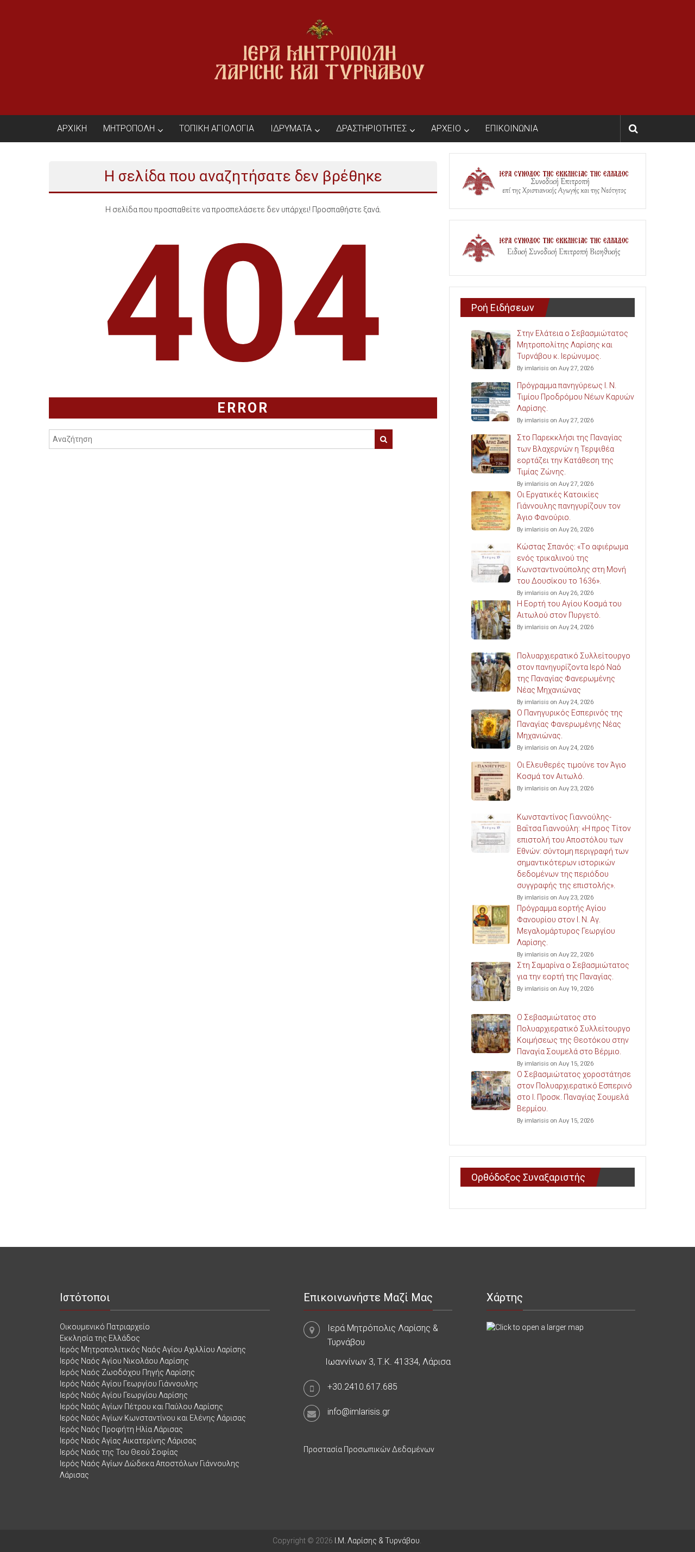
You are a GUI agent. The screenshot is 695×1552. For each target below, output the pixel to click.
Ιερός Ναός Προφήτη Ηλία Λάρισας (121, 1429)
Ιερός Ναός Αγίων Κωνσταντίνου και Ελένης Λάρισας (153, 1418)
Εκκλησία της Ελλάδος (100, 1338)
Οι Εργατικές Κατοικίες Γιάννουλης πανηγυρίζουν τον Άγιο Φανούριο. (569, 506)
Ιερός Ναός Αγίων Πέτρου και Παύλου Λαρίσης (141, 1406)
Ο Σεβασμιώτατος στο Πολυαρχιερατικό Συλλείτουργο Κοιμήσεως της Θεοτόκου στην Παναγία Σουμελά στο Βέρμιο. (573, 1034)
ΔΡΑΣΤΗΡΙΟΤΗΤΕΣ (371, 128)
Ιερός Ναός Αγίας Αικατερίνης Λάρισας (128, 1440)
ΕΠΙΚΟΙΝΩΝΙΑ (511, 128)
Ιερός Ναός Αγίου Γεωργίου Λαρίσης (124, 1395)
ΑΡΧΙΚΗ (72, 128)
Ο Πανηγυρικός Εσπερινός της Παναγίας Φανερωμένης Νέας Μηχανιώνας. (570, 724)
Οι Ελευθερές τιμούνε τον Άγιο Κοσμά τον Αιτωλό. (571, 771)
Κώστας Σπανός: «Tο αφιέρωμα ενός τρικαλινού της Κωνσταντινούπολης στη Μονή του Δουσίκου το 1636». (572, 563)
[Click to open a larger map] (535, 1326)
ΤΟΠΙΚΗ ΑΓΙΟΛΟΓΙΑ (216, 128)
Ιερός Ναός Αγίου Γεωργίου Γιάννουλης (129, 1383)
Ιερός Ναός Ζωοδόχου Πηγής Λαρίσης (127, 1372)
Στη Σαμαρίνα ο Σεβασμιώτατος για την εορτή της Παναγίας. (573, 971)
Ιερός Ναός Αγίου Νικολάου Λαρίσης (124, 1361)
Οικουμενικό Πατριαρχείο (105, 1326)
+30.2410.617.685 (362, 1387)
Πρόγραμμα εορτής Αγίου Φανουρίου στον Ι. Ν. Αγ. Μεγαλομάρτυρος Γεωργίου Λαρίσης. (566, 925)
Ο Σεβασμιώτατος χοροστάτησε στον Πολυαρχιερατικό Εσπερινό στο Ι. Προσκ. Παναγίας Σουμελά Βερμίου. (574, 1091)
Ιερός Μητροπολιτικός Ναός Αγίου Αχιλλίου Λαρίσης (153, 1349)
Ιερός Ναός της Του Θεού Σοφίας (119, 1452)
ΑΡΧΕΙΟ (446, 128)
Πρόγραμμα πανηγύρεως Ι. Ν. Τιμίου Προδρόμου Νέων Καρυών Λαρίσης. (575, 397)
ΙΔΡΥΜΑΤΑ (291, 128)
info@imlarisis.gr (358, 1412)
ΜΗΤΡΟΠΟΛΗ (129, 128)
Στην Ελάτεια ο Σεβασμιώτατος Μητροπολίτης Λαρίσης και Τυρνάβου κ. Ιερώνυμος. (572, 344)
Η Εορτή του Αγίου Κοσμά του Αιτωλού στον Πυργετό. (569, 609)
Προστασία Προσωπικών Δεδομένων (369, 1449)
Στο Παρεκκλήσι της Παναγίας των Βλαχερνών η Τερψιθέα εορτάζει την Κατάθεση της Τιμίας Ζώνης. (569, 454)
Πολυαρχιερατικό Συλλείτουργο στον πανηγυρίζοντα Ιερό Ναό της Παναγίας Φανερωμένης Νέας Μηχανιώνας (573, 672)
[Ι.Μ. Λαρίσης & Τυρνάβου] (319, 57)
